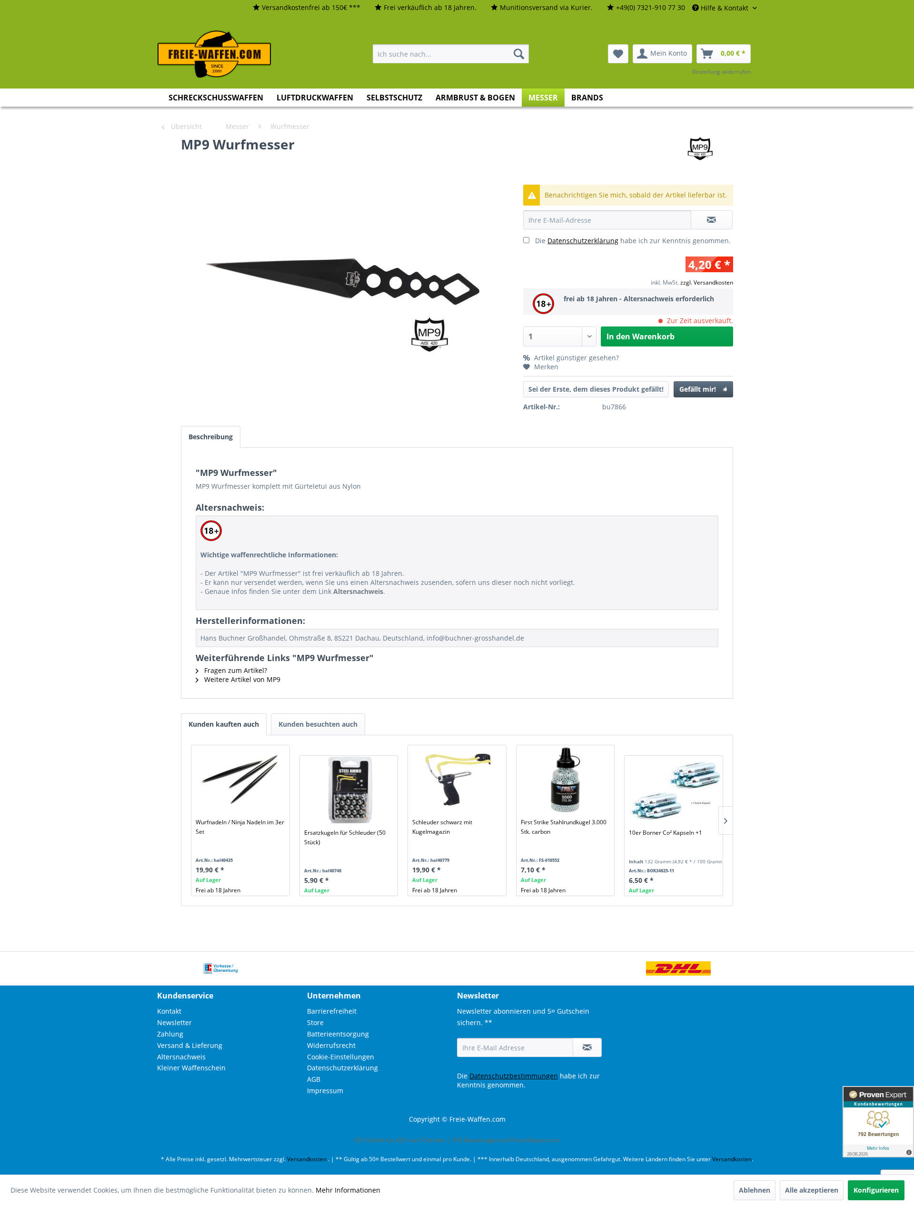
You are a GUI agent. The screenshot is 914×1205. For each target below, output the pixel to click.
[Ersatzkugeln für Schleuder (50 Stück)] (350, 790)
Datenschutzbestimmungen (513, 1075)
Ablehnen (754, 1190)
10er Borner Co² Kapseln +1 (665, 833)
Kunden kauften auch (224, 724)
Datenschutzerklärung (582, 240)
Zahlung (170, 1033)
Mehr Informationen (348, 1190)
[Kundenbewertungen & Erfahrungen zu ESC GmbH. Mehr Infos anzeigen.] (878, 1121)
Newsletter (174, 1022)
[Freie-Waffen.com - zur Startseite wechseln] (214, 54)
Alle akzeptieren (811, 1190)
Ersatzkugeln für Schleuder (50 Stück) (345, 837)
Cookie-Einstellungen (340, 1056)
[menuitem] (307, 8)
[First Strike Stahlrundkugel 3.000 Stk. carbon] (567, 779)
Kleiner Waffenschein (191, 1067)
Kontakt (169, 1011)
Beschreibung (211, 436)
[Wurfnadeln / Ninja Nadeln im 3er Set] (242, 779)
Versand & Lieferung (189, 1045)
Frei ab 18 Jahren (218, 890)
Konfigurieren (876, 1190)
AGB (313, 1079)
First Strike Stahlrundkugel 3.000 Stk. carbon (563, 827)
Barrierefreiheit (332, 1011)
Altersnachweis (181, 1056)
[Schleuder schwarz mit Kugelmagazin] (458, 779)
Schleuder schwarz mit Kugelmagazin (442, 827)
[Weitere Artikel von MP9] (698, 153)
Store (315, 1022)
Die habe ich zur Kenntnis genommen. (633, 240)
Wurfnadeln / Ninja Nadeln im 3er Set (240, 827)
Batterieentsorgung (338, 1033)
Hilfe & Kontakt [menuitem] (724, 7)
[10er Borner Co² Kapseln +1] (675, 790)
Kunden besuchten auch (318, 724)
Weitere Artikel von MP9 (241, 679)
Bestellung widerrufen (721, 72)
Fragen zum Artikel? (234, 670)
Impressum (325, 1090)
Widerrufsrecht (331, 1045)
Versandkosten (307, 1159)
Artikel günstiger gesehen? (575, 357)
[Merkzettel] (618, 53)
